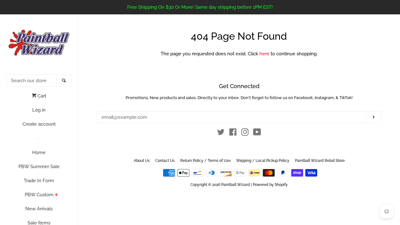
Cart (41, 96)
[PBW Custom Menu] (56, 195)
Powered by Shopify (270, 184)
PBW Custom (39, 195)
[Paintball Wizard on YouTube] (257, 133)
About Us (142, 160)
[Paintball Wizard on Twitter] (221, 133)
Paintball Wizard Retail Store (320, 160)
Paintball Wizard (235, 184)
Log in (39, 110)
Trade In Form (39, 180)
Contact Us (165, 160)
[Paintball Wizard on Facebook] (233, 133)
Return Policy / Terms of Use (205, 160)
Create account (39, 124)
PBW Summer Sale (39, 166)
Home (39, 152)
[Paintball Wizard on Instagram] (245, 133)
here (264, 54)
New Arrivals (38, 209)
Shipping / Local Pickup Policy (262, 160)
